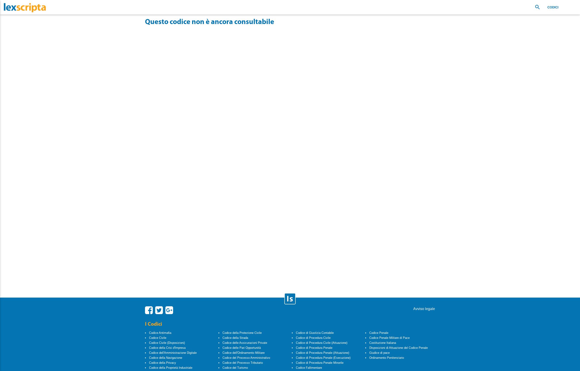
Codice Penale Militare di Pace (389, 337)
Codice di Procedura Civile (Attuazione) (321, 342)
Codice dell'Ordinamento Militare (243, 352)
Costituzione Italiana (382, 342)
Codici (552, 7)
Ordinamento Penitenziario (386, 357)
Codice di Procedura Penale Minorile (319, 362)
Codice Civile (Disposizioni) (167, 342)
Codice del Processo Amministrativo (246, 357)
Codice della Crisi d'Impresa (167, 347)
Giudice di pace (379, 352)
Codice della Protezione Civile (242, 333)
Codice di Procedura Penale (314, 347)
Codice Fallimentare (309, 367)
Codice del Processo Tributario (242, 362)
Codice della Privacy (162, 362)
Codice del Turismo (235, 367)
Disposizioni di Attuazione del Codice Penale (398, 347)
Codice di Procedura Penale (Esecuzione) (323, 357)
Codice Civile (157, 337)
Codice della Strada (235, 337)
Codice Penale (378, 333)
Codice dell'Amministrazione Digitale (173, 352)
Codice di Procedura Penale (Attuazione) (322, 352)
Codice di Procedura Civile (313, 337)
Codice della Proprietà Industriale (170, 367)
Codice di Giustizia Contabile (315, 333)
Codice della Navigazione (165, 357)
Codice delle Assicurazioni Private (244, 342)
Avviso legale (424, 309)
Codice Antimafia (160, 333)
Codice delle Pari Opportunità (241, 347)
